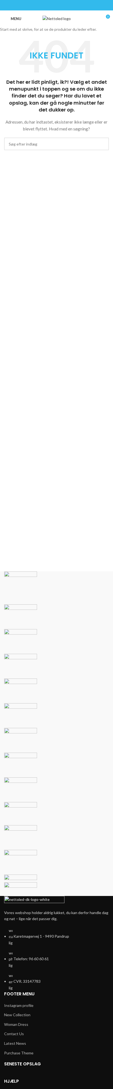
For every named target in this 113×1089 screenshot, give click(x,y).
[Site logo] (57, 18)
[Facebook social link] (56, 5)
